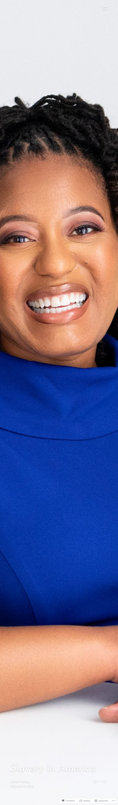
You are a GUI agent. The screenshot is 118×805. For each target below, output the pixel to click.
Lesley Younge (20, 781)
